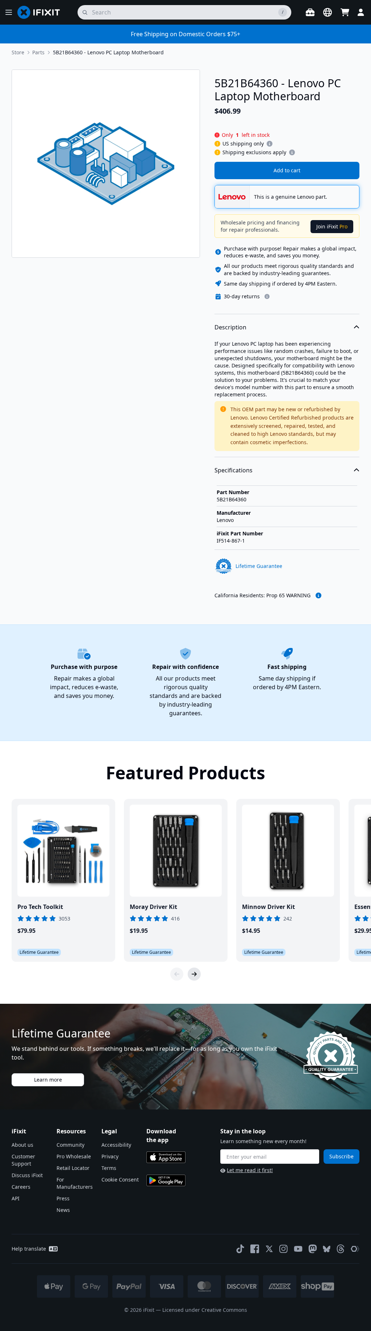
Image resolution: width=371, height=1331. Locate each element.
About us (22, 1144)
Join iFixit (331, 226)
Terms (108, 1167)
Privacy (109, 1156)
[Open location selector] (327, 12)
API (16, 1198)
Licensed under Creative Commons (204, 1309)
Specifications (233, 470)
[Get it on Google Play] (166, 1180)
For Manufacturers (75, 1183)
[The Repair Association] (355, 1248)
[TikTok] (240, 1248)
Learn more (48, 1079)
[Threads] (340, 1248)
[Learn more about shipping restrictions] (269, 144)
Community (70, 1144)
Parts (38, 52)
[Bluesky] (326, 1249)
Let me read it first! (250, 1170)
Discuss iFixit (27, 1175)
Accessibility (116, 1144)
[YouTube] (298, 1248)
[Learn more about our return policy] (267, 296)
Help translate (29, 1248)
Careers (21, 1186)
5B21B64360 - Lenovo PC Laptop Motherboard (108, 52)
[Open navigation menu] (8, 12)
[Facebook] (254, 1248)
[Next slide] (194, 974)
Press (63, 1198)
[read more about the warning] (318, 595)
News (63, 1209)
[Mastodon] (312, 1248)
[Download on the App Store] (166, 1157)
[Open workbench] (310, 12)
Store (18, 52)
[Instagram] (283, 1248)
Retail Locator (73, 1167)
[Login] (361, 12)
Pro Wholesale (74, 1156)
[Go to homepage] (41, 12)
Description (230, 327)
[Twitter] (269, 1248)
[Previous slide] (176, 974)
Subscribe (341, 1156)
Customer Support (23, 1160)
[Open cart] (345, 12)
